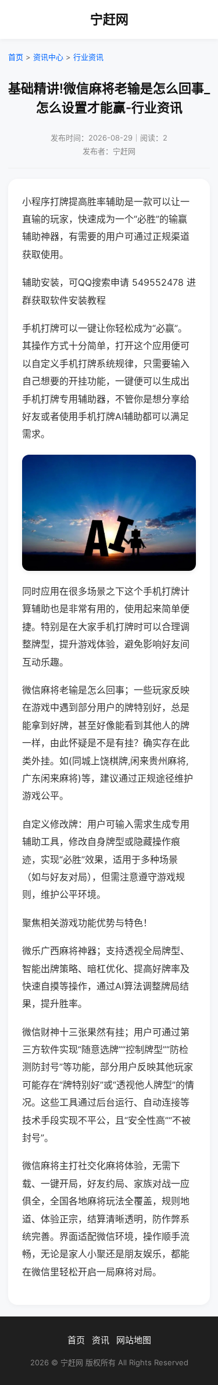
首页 (15, 57)
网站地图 (133, 1340)
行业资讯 (88, 57)
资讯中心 (48, 57)
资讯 (100, 1340)
